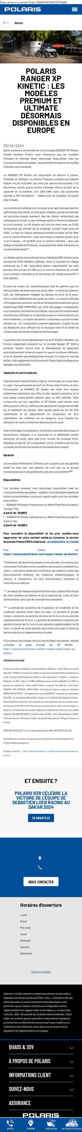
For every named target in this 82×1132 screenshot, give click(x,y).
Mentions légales (41, 971)
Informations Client (30, 1075)
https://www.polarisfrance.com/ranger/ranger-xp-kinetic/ (40, 554)
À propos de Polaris (29, 1061)
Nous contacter (41, 881)
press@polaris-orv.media (63, 541)
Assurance (20, 1102)
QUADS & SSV (21, 1047)
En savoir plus (41, 818)
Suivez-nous (21, 1089)
